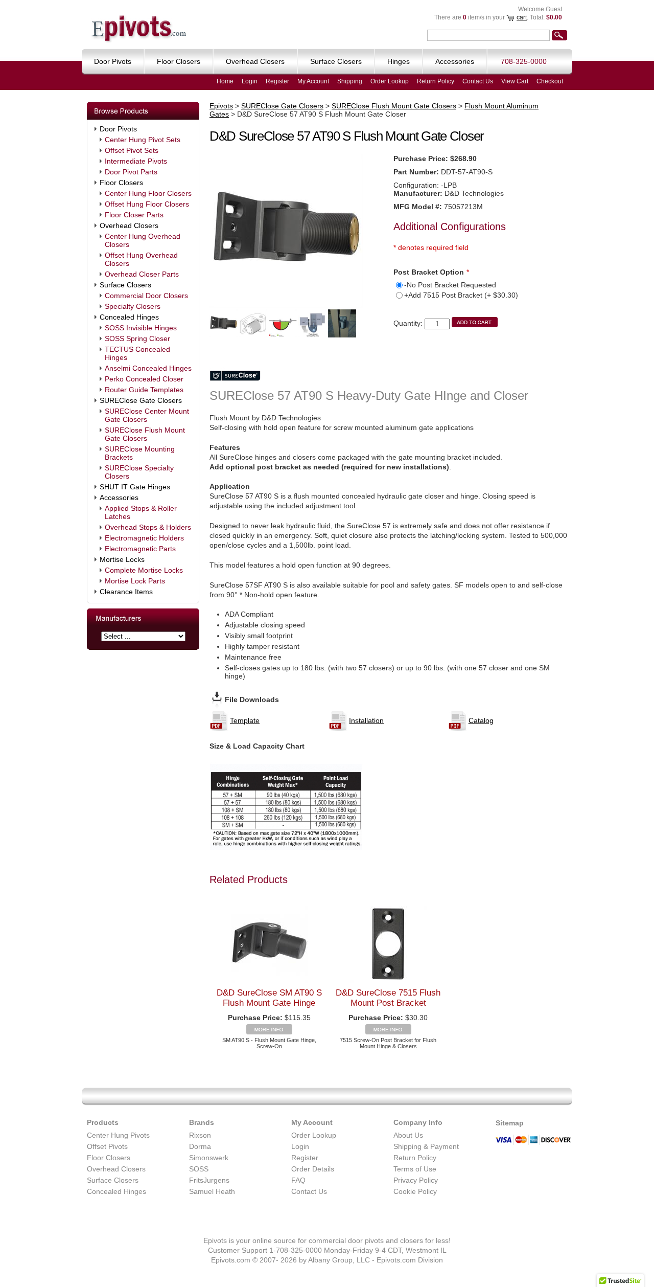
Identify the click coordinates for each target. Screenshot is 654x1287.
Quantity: (408, 323)
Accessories (119, 497)
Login (250, 81)
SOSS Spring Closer (137, 338)
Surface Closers (125, 285)
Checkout (549, 81)
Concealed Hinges (129, 317)
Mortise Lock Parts (135, 581)
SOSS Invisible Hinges (141, 328)
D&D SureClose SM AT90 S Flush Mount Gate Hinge (269, 998)
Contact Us (477, 81)
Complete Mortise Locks (144, 570)
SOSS (198, 1169)
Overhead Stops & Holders (148, 527)
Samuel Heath (212, 1191)
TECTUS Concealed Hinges (137, 353)
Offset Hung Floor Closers (147, 204)
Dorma (200, 1146)
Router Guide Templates (144, 390)
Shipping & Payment (426, 1146)
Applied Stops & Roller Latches (141, 512)
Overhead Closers (129, 225)
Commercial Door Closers (146, 295)
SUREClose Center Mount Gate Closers (147, 415)
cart (522, 17)
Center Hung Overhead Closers (142, 240)
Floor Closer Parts (134, 215)
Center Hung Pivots (118, 1135)
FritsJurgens (209, 1180)
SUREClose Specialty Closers (139, 472)
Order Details (312, 1169)
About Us (408, 1135)
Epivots (221, 106)
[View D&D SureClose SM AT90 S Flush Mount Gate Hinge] (269, 1032)
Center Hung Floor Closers (148, 193)
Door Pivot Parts (131, 172)
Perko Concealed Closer (144, 379)
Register (277, 81)
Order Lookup (389, 81)
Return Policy (435, 81)
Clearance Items (126, 592)
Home (225, 81)
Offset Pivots (107, 1146)
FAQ (298, 1180)
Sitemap (510, 1123)
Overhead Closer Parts (142, 274)
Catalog (481, 720)
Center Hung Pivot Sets (142, 140)
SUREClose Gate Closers (141, 400)
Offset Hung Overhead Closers (141, 259)
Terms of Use (414, 1169)
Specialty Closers (132, 306)
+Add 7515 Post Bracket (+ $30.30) (461, 295)
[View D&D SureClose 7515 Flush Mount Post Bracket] (388, 1032)
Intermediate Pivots (136, 161)
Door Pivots (118, 129)
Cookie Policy (415, 1191)
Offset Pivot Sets (131, 150)
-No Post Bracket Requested (450, 285)
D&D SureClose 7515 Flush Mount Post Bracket (388, 998)
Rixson (200, 1135)
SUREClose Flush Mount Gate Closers (145, 434)
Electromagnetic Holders (144, 538)
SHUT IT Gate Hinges (135, 487)
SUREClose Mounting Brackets (140, 453)
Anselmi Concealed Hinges (148, 368)
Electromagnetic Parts (140, 549)
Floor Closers (121, 182)
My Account (313, 81)
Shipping (349, 81)
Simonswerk (208, 1158)
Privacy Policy (415, 1180)
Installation (366, 720)
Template (245, 720)
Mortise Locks (122, 559)
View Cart (514, 81)
